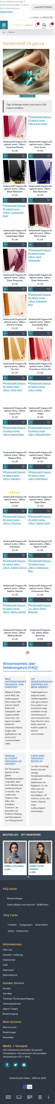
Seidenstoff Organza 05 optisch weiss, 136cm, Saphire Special (14, 588)
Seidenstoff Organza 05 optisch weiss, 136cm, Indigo (40, 411)
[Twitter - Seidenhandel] (15, 1065)
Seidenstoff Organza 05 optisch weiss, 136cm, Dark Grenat (40, 233)
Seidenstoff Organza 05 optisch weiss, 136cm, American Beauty (14, 144)
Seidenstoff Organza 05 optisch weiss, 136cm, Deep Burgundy (14, 278)
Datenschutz (6, 12)
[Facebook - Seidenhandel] (7, 1065)
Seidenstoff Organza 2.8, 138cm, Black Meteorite (40, 633)
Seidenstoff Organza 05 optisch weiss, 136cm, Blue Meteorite (40, 189)
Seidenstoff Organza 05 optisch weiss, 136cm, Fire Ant (14, 366)
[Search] (43, 25)
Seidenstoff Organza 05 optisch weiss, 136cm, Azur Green (40, 144)
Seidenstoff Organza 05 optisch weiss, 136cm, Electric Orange (14, 322)
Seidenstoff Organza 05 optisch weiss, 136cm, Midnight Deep (40, 455)
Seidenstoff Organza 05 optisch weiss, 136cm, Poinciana (14, 544)
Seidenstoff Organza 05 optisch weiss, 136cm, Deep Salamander (40, 278)
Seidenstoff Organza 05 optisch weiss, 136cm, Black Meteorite (14, 189)
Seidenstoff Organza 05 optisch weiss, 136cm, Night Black (40, 500)
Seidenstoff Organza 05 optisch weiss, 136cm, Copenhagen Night (14, 233)
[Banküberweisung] (40, 1097)
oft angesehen (31, 835)
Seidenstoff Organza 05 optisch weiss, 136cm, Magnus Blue (14, 455)
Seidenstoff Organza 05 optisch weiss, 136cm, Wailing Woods (14, 633)
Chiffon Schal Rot (38, 866)
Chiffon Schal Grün (14, 866)
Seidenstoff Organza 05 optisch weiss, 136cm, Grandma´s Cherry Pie (40, 366)
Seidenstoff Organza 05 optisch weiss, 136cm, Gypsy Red (14, 411)
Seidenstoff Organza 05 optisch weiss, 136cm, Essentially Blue (40, 322)
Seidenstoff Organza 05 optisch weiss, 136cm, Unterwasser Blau (40, 588)
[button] (26, 877)
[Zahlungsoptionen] (48, 1097)
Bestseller (10, 835)
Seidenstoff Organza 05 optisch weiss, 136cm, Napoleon (14, 500)
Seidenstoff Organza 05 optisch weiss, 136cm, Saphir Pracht (40, 544)
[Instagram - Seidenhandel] (24, 1065)
